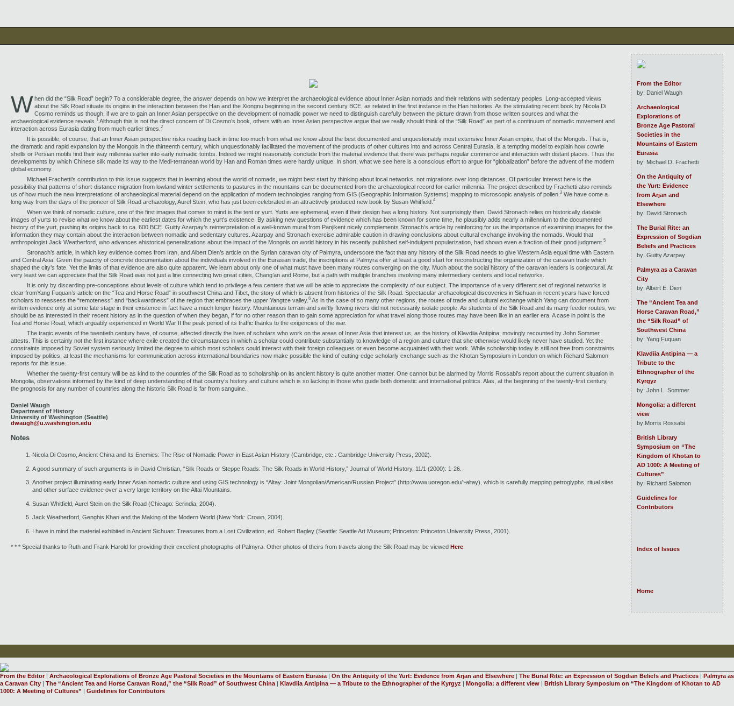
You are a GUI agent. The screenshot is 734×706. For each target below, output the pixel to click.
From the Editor (659, 83)
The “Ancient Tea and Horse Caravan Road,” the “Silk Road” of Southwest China (668, 316)
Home (645, 591)
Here (456, 546)
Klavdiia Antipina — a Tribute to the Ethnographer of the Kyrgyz (667, 367)
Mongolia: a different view (666, 409)
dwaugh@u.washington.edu (51, 423)
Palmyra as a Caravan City (667, 274)
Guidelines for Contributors (657, 502)
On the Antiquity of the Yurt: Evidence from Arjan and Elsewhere (664, 190)
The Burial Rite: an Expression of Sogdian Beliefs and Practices (669, 236)
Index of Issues (658, 549)
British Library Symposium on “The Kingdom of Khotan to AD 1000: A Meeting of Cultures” (669, 455)
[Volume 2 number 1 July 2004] (641, 66)
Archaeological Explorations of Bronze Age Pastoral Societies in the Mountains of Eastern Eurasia (667, 130)
